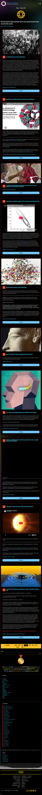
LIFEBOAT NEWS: (24, 776)
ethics (15, 87)
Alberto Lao (6, 729)
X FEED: (15, 779)
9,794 (33, 645)
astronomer (26, 241)
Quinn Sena (6, 710)
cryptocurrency (9, 668)
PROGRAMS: (23, 784)
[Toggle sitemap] (38, 3)
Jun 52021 (4, 57)
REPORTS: (23, 782)
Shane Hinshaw (7, 730)
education (25, 154)
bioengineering (14, 154)
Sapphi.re (17, 790)
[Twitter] (29, 791)
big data (3, 697)
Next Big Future (5, 758)
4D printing (4, 679)
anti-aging (11, 667)
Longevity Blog (5, 756)
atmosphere (12, 549)
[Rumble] (35, 791)
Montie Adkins (6, 743)
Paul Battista (6, 714)
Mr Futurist (4, 757)
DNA (3, 681)
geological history (20, 549)
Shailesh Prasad (7, 712)
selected (13, 548)
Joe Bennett (7, 87)
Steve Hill (5, 736)
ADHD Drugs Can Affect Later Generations (16, 288)
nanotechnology (29, 154)
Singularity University (6, 685)
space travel (23, 634)
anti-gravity (4, 690)
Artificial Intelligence (15, 667)
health (28, 668)
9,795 (36, 645)
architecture (4, 691)
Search (40, 653)
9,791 (22, 645)
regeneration (11, 671)
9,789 (16, 645)
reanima (37, 669)
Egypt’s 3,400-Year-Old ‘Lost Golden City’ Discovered (19, 354)
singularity (18, 671)
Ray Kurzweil (4, 682)
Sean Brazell (6, 734)
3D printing (4, 678)
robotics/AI (19, 634)
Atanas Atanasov (7, 557)
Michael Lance (6, 740)
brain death (4, 668)
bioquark (24, 667)
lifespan (24, 669)
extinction (19, 668)
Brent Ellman (6, 737)
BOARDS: (23, 781)
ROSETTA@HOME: (14, 785)
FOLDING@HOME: (14, 784)
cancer (7, 668)
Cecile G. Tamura (7, 725)
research (15, 671)
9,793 (29, 645)
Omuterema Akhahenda (8, 722)
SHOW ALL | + (4, 747)
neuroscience (34, 154)
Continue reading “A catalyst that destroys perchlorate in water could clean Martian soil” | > (20, 631)
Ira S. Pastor (6, 744)
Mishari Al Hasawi (7, 189)
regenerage (6, 671)
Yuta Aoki (5, 726)
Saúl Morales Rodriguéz (8, 707)
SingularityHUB (5, 761)
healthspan (32, 668)
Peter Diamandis (5, 680)
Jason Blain (6, 319)
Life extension (20, 670)
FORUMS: (18, 787)
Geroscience (4, 754)
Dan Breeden (6, 711)
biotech (28, 667)
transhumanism (32, 671)
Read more (21, 91)
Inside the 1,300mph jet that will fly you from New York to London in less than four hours (22, 440)
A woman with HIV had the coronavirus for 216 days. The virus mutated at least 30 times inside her (21, 186)
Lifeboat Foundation (7, 790)
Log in (3, 26)
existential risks (16, 668)
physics (11, 249)
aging (3, 667)
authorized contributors (9, 26)
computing (22, 154)
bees (3, 696)
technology (27, 671)
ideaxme (38, 668)
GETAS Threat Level (21, 772)
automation (4, 695)
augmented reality (5, 694)
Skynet (3, 686)
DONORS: (18, 781)
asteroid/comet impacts (6, 692)
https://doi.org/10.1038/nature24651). (18, 140)
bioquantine (20, 667)
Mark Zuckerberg (5, 687)
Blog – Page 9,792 (21, 8)
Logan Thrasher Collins (8, 154)
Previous (8, 645)
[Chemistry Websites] (21, 660)
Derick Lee (6, 727)
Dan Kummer (6, 721)
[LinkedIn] (31, 791)
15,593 (17, 647)
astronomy (4, 693)
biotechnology (32, 667)
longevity (28, 670)
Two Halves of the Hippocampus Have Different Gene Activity (21, 412)
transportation (12, 495)
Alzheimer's (7, 667)
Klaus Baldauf (6, 723)
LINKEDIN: (15, 777)
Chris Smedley (6, 745)
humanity (36, 668)
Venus (28, 548)
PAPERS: (23, 785)
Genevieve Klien (7, 249)
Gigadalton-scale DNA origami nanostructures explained (20, 99)
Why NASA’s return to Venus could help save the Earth (19, 507)
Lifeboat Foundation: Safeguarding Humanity (18, 3)
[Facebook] (27, 791)
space (13, 249)
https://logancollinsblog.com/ (27, 151)
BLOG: (22, 779)
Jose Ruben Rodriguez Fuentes (9, 719)
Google (26, 668)
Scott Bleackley (7, 634)
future (22, 668)
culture (12, 668)
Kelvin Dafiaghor (7, 716)
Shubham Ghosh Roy (8, 708)
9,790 (19, 645)
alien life (3, 689)
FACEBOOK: (14, 776)
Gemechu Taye (6, 715)
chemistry (16, 634)
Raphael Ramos (7, 732)
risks (16, 671)
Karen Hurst (6, 718)
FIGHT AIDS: (15, 782)
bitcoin (36, 667)
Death (13, 668)
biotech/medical (11, 87)
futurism (15, 319)
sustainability (23, 671)
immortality (5, 669)
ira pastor (15, 669)
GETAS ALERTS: (24, 777)
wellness (36, 671)
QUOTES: (23, 787)
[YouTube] (33, 791)
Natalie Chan (6, 733)
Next (22, 647)
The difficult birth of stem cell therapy (15, 57)
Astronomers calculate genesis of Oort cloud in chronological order (22, 201)
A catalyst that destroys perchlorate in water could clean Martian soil (22, 589)
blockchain (38, 667)
